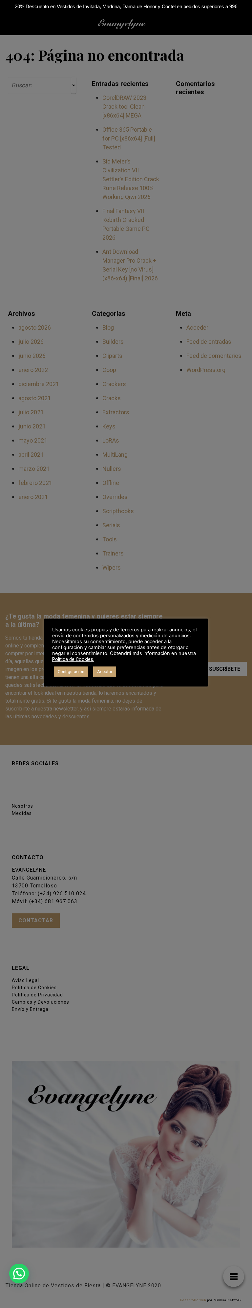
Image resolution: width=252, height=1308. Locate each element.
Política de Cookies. (73, 659)
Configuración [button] (71, 671)
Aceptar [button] (104, 671)
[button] (19, 1273)
